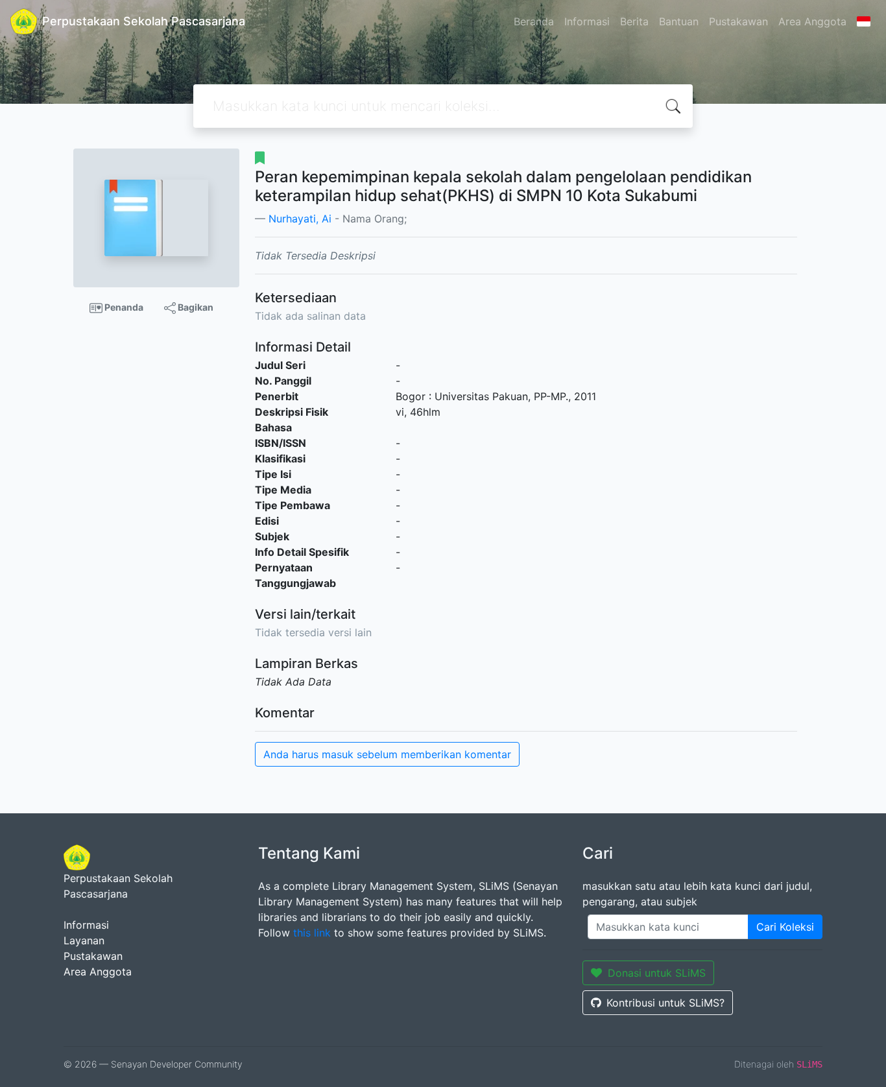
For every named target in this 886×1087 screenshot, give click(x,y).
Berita (634, 21)
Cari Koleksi (785, 926)
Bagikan (194, 307)
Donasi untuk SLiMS (657, 972)
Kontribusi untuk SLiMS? (665, 1002)
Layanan (84, 940)
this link (312, 932)
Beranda (534, 21)
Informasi (587, 21)
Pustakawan (738, 21)
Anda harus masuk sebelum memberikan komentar (387, 754)
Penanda (122, 307)
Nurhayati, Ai (300, 218)
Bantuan (679, 21)
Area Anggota (812, 21)
